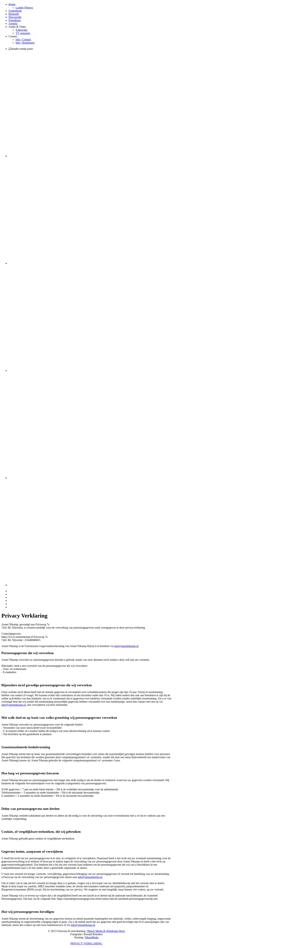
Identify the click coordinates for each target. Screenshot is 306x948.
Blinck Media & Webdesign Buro (106, 931)
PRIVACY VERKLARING (86, 943)
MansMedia (91, 937)
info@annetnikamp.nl (126, 646)
